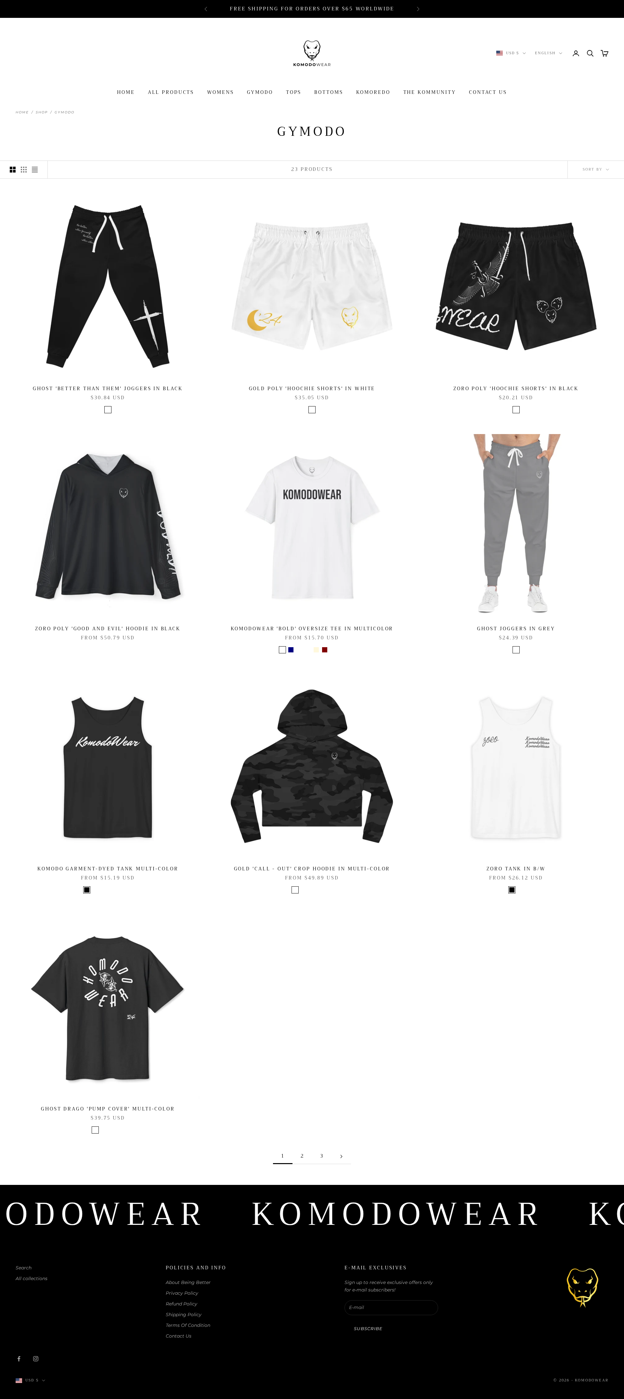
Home (126, 92)
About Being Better (188, 1282)
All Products (171, 92)
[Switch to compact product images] (35, 169)
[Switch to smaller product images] (24, 169)
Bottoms (328, 92)
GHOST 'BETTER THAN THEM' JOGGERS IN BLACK (108, 389)
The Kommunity (429, 92)
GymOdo (260, 92)
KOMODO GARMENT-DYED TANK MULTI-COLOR (107, 869)
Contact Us (488, 92)
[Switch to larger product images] (13, 169)
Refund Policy (181, 1304)
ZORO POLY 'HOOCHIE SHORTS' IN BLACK (516, 389)
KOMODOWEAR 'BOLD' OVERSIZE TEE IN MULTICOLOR (312, 629)
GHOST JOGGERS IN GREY (516, 629)
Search (24, 1268)
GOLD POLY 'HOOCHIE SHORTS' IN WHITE (312, 389)
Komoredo (373, 92)
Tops (294, 92)
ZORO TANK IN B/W (516, 869)
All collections (31, 1278)
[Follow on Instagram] (35, 1358)
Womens (220, 92)
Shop (42, 112)
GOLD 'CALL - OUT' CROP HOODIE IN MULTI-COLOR (312, 869)
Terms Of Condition (188, 1325)
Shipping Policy (184, 1314)
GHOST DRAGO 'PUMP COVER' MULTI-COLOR (108, 1109)
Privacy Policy (182, 1293)
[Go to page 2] (341, 1156)
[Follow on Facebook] (19, 1358)
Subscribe (368, 1328)
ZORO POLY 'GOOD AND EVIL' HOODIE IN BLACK (108, 629)
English (545, 53)
